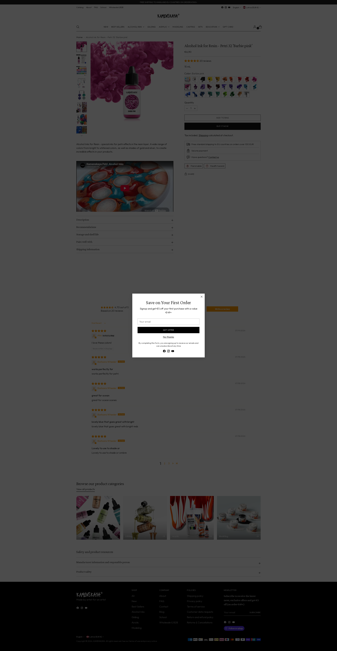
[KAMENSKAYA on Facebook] (164, 352)
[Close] (202, 297)
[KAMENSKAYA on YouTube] (172, 352)
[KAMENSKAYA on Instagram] (168, 352)
